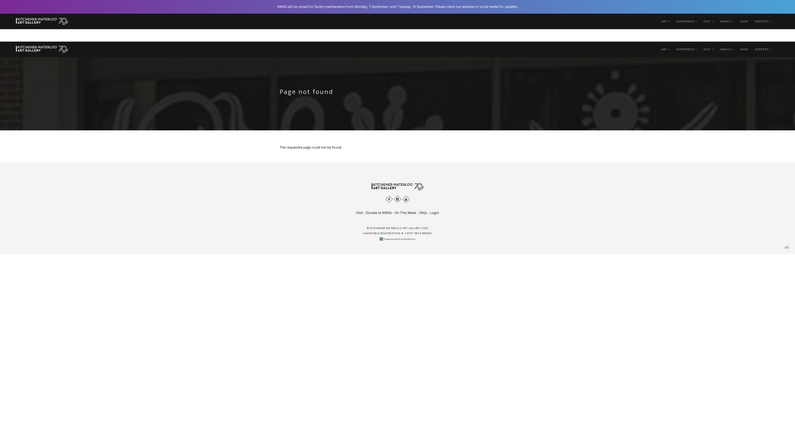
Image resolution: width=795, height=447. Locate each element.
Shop (744, 21)
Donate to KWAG (379, 212)
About (726, 21)
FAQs (423, 212)
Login (434, 212)
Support (762, 21)
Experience (686, 21)
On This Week (405, 212)
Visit (707, 21)
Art (664, 21)
